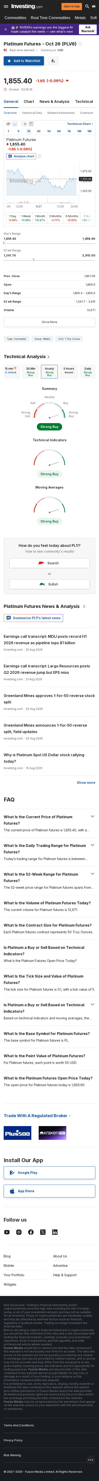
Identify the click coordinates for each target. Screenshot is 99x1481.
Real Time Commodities (50, 18)
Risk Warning (12, 1455)
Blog (7, 1256)
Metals (80, 18)
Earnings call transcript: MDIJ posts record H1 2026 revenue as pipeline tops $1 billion (45, 639)
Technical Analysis (25, 356)
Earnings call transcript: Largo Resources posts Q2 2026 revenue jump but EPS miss (47, 669)
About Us (60, 1256)
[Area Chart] (14, 123)
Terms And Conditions (19, 1425)
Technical (84, 101)
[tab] (10, 372)
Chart (29, 101)
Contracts (86, 113)
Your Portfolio (14, 1275)
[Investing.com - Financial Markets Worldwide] (27, 6)
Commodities (15, 18)
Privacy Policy (13, 1440)
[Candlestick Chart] (8, 123)
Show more (86, 782)
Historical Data (32, 113)
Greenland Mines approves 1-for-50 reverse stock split (49, 698)
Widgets (10, 1284)
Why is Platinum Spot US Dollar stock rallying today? (44, 758)
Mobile (9, 1265)
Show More (49, 322)
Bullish (53, 584)
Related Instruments (61, 113)
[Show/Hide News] (31, 123)
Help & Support (64, 1275)
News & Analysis (55, 101)
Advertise (60, 1265)
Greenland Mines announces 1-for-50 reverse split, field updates (45, 728)
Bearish (53, 563)
